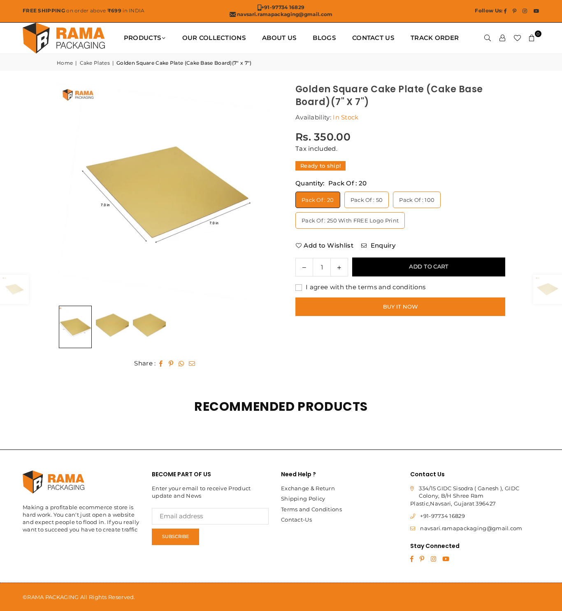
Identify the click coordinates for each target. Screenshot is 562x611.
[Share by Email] (192, 363)
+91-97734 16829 (442, 516)
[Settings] (502, 37)
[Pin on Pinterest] (171, 363)
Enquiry (382, 245)
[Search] (487, 37)
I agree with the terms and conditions (364, 286)
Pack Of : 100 (416, 199)
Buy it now (400, 306)
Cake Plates (95, 63)
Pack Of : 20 (318, 199)
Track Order (435, 38)
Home (65, 63)
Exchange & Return (308, 488)
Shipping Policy (303, 498)
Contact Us (373, 38)
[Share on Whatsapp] (182, 363)
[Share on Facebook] (161, 363)
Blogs (324, 38)
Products (142, 38)
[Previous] (73, 192)
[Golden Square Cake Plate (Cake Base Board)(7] (112, 327)
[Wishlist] (517, 37)
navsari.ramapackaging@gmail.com (471, 528)
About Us (279, 38)
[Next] (258, 192)
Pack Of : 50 (367, 199)
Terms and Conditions (311, 509)
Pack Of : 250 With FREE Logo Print (350, 220)
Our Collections (214, 38)
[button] (532, 37)
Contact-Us (296, 519)
